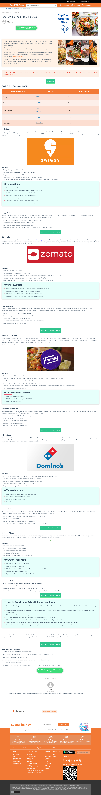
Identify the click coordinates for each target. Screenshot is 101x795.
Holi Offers (30, 761)
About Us (15, 751)
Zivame (47, 758)
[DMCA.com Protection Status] (15, 792)
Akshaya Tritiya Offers (32, 753)
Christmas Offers (31, 756)
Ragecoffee (48, 763)
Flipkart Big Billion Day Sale (34, 772)
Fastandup (47, 751)
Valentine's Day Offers (32, 763)
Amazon (47, 761)
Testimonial (16, 760)
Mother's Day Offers (32, 751)
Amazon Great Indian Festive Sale (35, 770)
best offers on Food (18, 56)
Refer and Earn (17, 763)
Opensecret (48, 756)
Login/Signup (87, 5)
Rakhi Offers (30, 765)
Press (54, 756)
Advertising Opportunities (19, 753)
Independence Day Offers (33, 767)
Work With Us (16, 754)
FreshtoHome (48, 767)
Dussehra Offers (31, 768)
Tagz (46, 765)
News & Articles (17, 758)
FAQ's (54, 754)
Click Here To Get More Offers (50, 232)
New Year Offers (31, 758)
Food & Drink (9, 8)
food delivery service (40, 240)
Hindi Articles (16, 761)
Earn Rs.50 (50, 81)
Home (3, 8)
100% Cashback (85, 1)
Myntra (46, 760)
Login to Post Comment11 (49, 711)
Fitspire (47, 768)
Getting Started (56, 751)
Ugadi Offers (30, 754)
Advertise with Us (71, 1)
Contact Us (55, 753)
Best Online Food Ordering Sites (22, 8)
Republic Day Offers (32, 760)
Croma (46, 753)
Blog (14, 756)
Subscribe (63, 724)
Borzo (46, 754)
